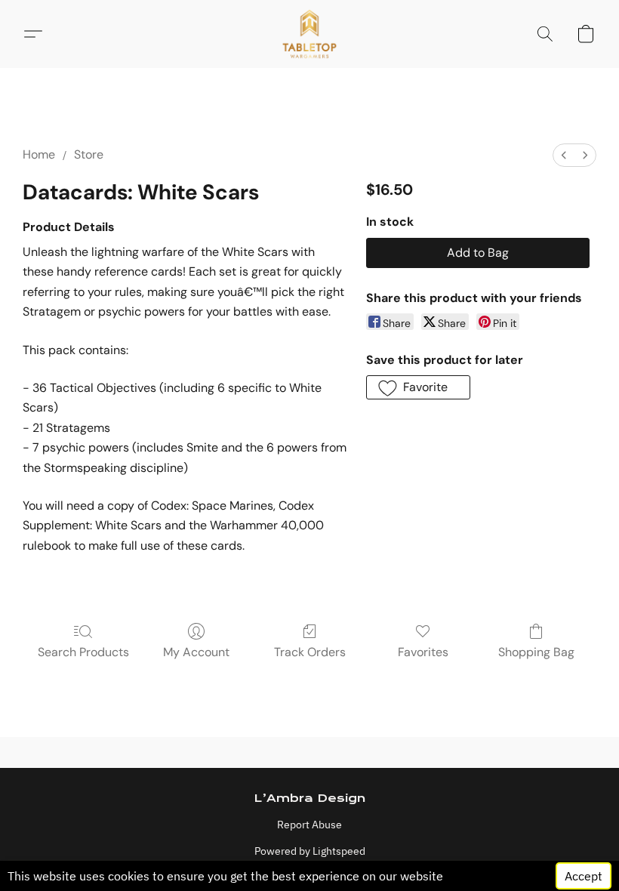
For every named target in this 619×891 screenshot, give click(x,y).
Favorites (423, 652)
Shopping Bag (536, 652)
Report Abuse (309, 824)
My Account (196, 652)
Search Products (83, 652)
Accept (583, 875)
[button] (310, 34)
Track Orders (310, 652)
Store (88, 154)
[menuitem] (563, 155)
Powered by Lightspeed (309, 851)
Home (39, 154)
